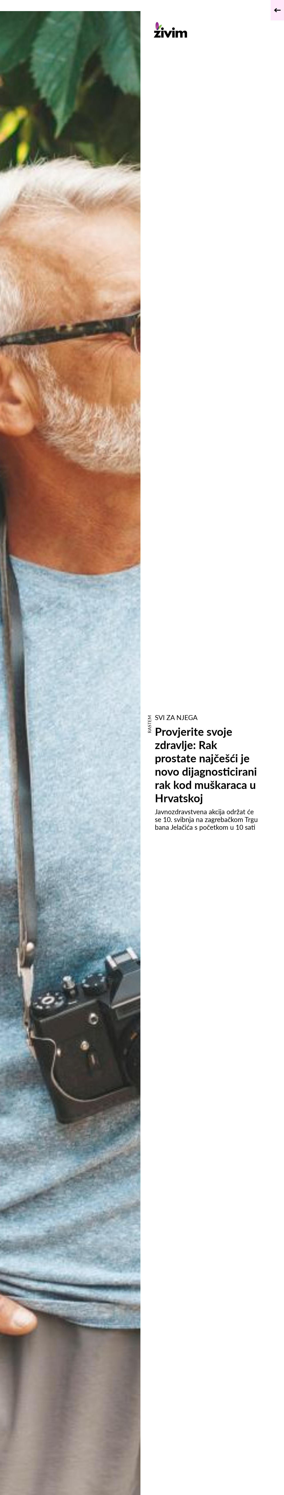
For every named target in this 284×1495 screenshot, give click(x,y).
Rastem (149, 724)
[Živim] (207, 30)
